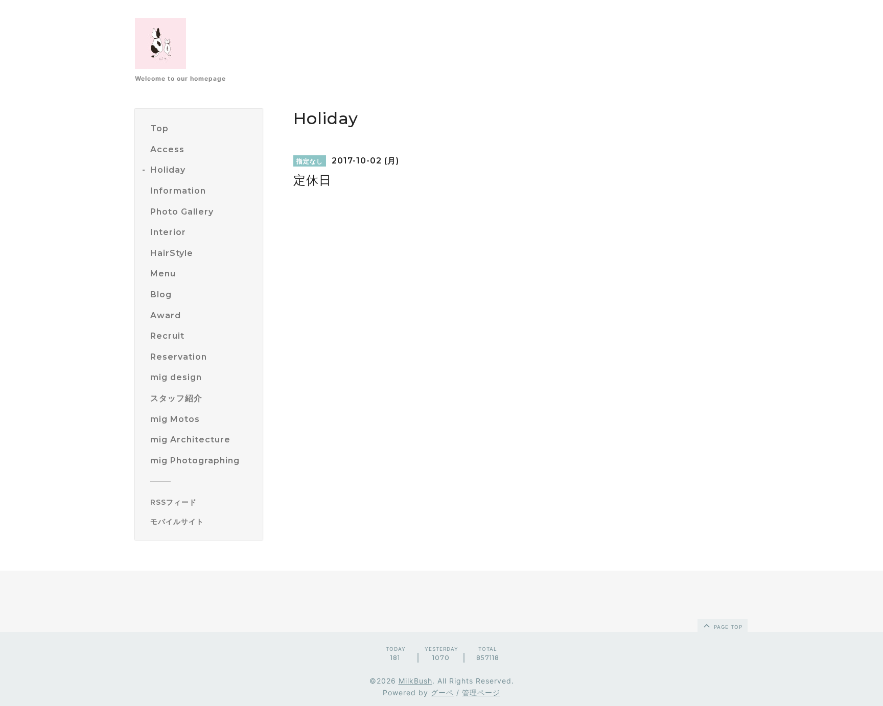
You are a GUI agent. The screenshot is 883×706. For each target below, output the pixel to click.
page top (727, 627)
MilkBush (415, 680)
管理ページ (481, 692)
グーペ (442, 692)
